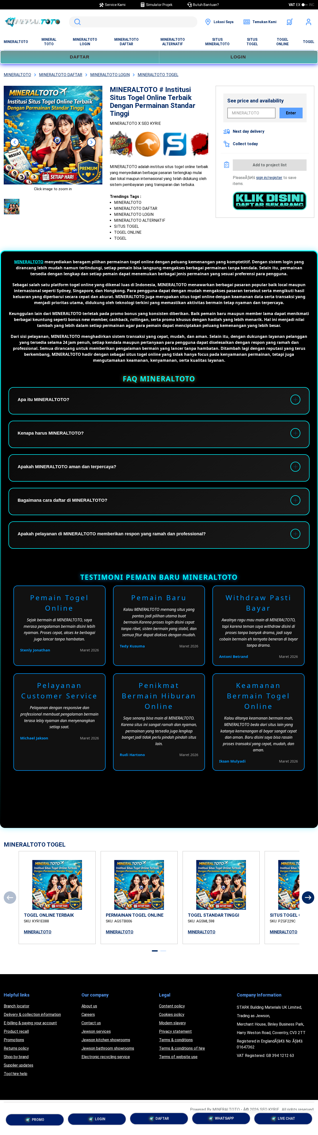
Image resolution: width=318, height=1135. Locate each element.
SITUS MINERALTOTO (217, 42)
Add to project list (270, 165)
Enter (291, 113)
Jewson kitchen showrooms (105, 1040)
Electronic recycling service (105, 1056)
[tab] (155, 951)
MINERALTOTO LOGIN (85, 42)
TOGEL (308, 42)
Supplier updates (18, 1065)
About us (89, 1006)
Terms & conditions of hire (182, 1048)
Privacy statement (175, 1031)
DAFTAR (79, 56)
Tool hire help (15, 1073)
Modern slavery (172, 1023)
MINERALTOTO (16, 42)
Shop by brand (16, 1056)
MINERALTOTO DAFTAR (126, 42)
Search (76, 21)
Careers (88, 1014)
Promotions (14, 1040)
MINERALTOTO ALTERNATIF (172, 42)
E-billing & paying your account (30, 1023)
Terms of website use (178, 1056)
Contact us (91, 1023)
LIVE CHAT (286, 1120)
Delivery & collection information (32, 1014)
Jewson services (96, 1031)
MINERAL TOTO (48, 42)
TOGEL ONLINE (282, 42)
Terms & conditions (176, 1040)
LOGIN (238, 56)
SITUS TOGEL (252, 42)
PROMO (38, 1119)
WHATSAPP (224, 1120)
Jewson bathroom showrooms (107, 1048)
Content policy (172, 1006)
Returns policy (16, 1048)
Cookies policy (171, 1014)
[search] (133, 21)
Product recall (16, 1031)
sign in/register (269, 177)
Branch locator (16, 1006)
